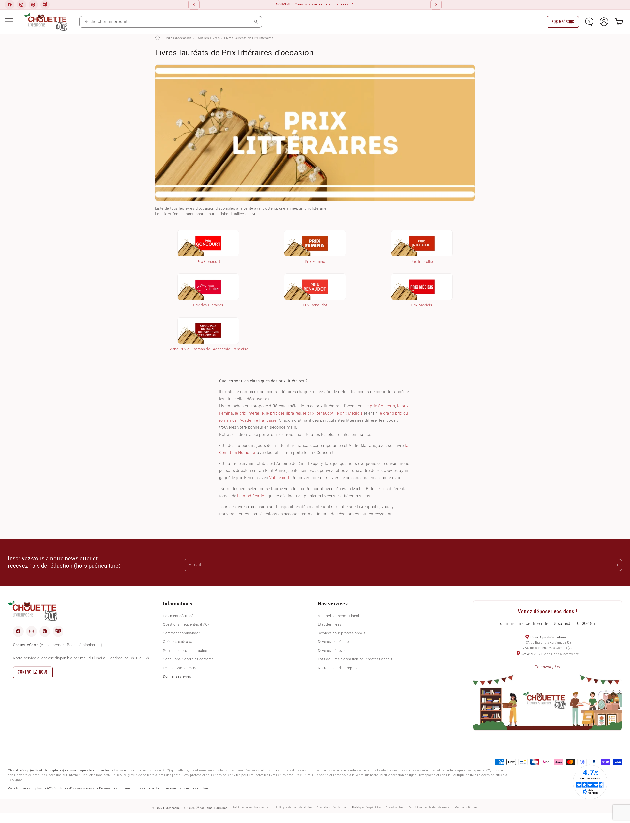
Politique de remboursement (251, 807)
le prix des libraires (283, 413)
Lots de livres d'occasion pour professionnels (355, 659)
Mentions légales (466, 807)
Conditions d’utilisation (332, 807)
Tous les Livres (208, 38)
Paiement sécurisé (178, 616)
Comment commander (181, 633)
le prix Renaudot (318, 413)
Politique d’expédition (366, 807)
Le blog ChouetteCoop (181, 668)
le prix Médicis (348, 413)
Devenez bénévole (332, 650)
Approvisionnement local (338, 616)
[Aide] (589, 21)
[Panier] (618, 21)
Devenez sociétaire (333, 642)
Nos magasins (563, 22)
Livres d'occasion (178, 38)
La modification (252, 496)
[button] (9, 21)
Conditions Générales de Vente (188, 659)
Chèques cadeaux (177, 642)
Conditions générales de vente (429, 807)
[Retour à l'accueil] (157, 38)
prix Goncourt (382, 406)
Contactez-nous (33, 672)
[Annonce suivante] (436, 4)
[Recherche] (256, 21)
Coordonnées (395, 807)
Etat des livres (329, 624)
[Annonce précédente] (194, 4)
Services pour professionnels (342, 633)
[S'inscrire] (616, 565)
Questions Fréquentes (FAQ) (186, 624)
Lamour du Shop (216, 808)
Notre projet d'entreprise (338, 668)
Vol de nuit (279, 477)
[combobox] (171, 21)
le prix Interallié (249, 413)
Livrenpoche (171, 808)
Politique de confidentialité (185, 650)
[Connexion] (604, 21)
